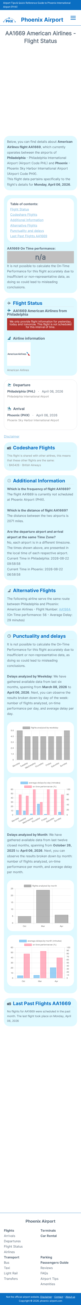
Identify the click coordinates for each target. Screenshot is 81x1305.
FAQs (44, 1273)
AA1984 (64, 609)
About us (70, 1296)
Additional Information (26, 220)
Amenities (47, 1284)
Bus (6, 1262)
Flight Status (19, 209)
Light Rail (11, 1273)
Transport (11, 1257)
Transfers (11, 1279)
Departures (12, 1241)
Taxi (7, 1268)
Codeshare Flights (23, 215)
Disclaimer (46, 1296)
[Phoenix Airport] (9, 19)
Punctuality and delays (27, 231)
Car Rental (48, 1236)
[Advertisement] (40, 91)
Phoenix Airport (42, 19)
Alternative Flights (23, 225)
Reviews (46, 1268)
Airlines (9, 1252)
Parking (46, 1257)
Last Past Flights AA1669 (28, 236)
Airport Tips (49, 1279)
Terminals (48, 1230)
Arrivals (9, 1236)
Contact (58, 1296)
